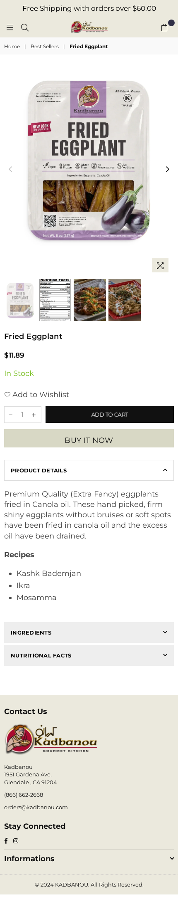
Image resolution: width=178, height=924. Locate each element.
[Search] (24, 27)
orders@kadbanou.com (36, 807)
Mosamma (37, 597)
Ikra (23, 585)
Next (167, 169)
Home (12, 46)
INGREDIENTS (31, 632)
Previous (10, 169)
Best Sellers (45, 46)
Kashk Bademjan (49, 573)
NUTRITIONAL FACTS (41, 655)
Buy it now (89, 440)
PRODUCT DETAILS (39, 470)
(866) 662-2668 (23, 794)
